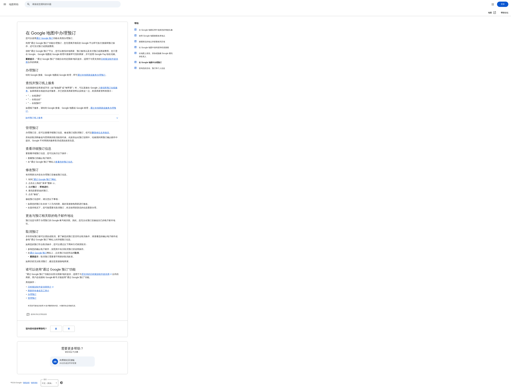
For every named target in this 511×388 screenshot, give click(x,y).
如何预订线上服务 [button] (34, 118)
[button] (5, 4)
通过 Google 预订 (44, 38)
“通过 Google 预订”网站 (44, 179)
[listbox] (49, 382)
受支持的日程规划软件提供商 (96, 274)
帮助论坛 (504, 13)
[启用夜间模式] (61, 382)
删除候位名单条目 (100, 132)
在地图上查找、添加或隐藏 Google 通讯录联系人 (156, 55)
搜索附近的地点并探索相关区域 (152, 41)
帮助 (136, 23)
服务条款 (34, 383)
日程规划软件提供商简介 (39, 287)
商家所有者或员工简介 (38, 290)
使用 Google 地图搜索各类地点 (152, 36)
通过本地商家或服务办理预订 (91, 75)
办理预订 (32, 294)
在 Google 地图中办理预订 (150, 62)
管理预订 (32, 298)
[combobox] (76, 4)
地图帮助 (13, 4)
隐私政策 (26, 383)
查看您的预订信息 (63, 162)
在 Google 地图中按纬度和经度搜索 (154, 47)
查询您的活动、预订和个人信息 (152, 68)
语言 (45, 379)
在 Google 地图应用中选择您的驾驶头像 (156, 30)
